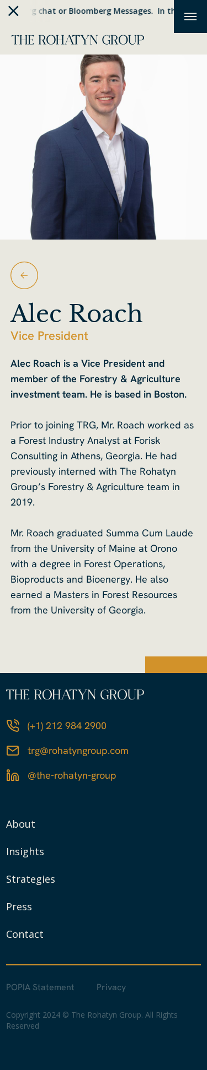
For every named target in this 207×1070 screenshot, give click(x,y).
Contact (25, 934)
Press (19, 906)
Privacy (111, 987)
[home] (75, 38)
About (20, 823)
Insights (25, 851)
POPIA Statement (40, 987)
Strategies (30, 879)
